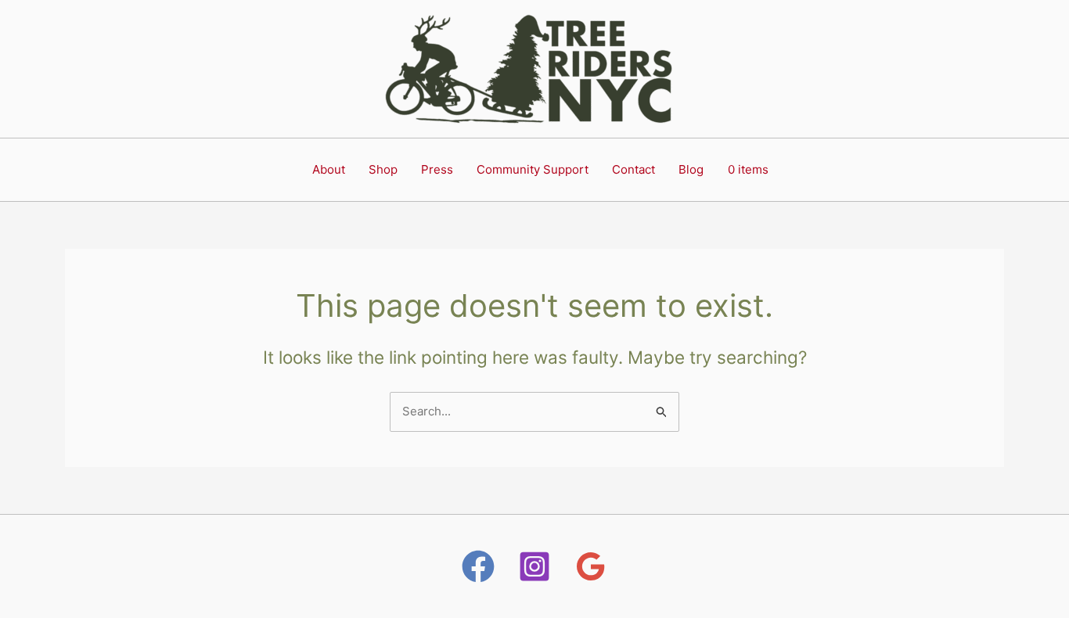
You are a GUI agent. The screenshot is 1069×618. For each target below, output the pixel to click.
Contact (633, 169)
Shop (383, 169)
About (328, 169)
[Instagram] (534, 566)
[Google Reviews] (590, 566)
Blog (691, 169)
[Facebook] (478, 566)
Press (437, 169)
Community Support (532, 169)
